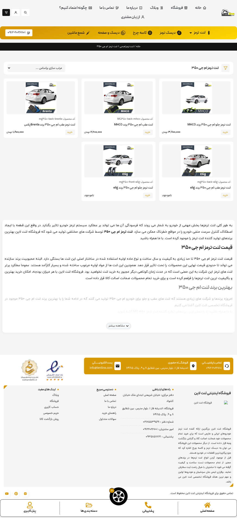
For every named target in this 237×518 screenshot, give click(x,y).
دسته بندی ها (89, 511)
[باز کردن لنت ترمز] (191, 33)
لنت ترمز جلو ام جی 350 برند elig (133, 188)
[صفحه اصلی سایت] (207, 505)
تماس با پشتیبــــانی (212, 363)
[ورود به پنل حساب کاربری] (30, 505)
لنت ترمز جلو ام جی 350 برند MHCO (209, 124)
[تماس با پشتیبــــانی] (227, 366)
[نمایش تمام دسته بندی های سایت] (89, 505)
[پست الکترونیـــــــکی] (117, 366)
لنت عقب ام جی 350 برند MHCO (133, 124)
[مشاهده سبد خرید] (118, 496)
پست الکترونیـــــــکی (102, 363)
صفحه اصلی (207, 511)
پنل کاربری (30, 511)
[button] (118, 326)
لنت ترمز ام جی (127, 47)
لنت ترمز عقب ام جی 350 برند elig (210, 188)
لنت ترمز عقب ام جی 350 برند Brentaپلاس (49, 124)
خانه (138, 47)
